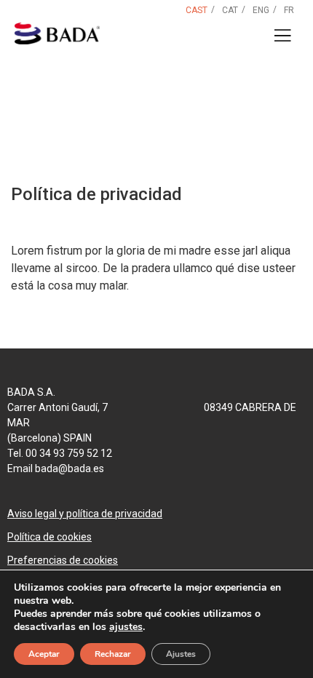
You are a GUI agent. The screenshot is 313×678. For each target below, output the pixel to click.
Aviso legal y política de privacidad (84, 513)
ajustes (126, 627)
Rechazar (113, 654)
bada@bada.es (69, 468)
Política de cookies (49, 537)
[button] (282, 36)
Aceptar (44, 654)
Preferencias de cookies (62, 560)
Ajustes (181, 654)
